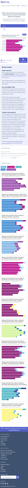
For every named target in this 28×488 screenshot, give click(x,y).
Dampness (11, 167)
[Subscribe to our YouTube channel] (5, 483)
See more (14, 157)
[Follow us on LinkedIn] (7, 483)
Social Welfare (11, 169)
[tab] (14, 25)
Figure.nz (5, 2)
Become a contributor (7, 450)
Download (23, 61)
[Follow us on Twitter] (3, 483)
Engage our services (6, 454)
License (4, 62)
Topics (2, 466)
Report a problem (7, 60)
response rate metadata (16, 75)
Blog (2, 468)
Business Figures (5, 464)
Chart (4, 26)
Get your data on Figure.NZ (8, 452)
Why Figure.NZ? (5, 436)
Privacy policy (4, 459)
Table (4, 29)
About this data (5, 148)
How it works (4, 438)
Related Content (5, 163)
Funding (3, 443)
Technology (4, 440)
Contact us (4, 455)
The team (3, 445)
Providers (3, 471)
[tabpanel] (14, 44)
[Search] (18, 5)
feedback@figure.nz (14, 430)
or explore (23, 5)
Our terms (3, 457)
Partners (3, 469)
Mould (3, 169)
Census (3, 167)
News (2, 441)
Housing (18, 167)
